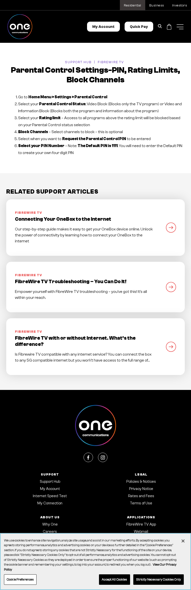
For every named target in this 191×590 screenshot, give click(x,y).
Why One (50, 524)
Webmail (141, 532)
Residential (132, 5)
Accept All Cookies (114, 579)
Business (156, 5)
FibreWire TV (111, 62)
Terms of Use (141, 503)
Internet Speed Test (50, 496)
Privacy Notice (141, 489)
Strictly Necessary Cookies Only (158, 579)
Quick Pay (139, 27)
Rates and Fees (141, 496)
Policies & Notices (141, 482)
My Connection (49, 503)
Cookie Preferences (20, 579)
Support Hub (78, 62)
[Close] (183, 541)
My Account (103, 27)
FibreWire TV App (141, 524)
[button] (180, 26)
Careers (50, 532)
